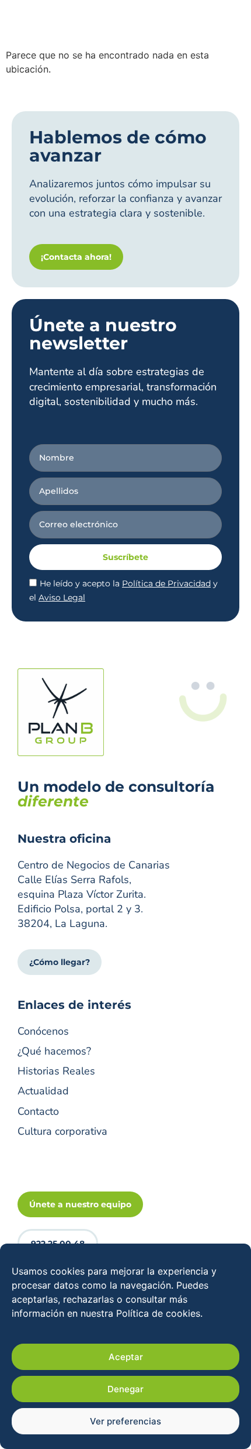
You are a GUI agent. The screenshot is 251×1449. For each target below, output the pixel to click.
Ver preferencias (125, 1421)
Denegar (125, 1389)
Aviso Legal (62, 597)
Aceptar (126, 1356)
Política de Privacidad (166, 583)
